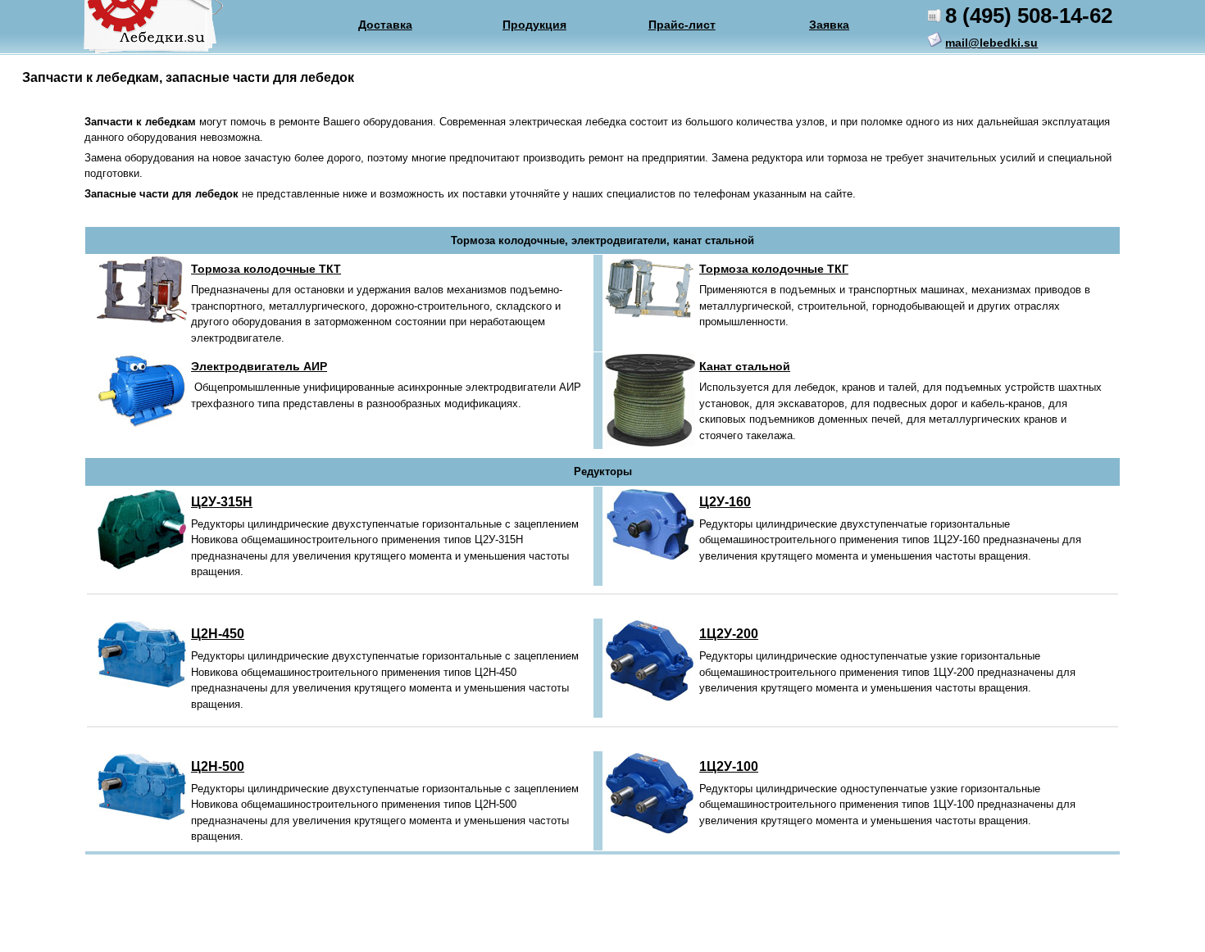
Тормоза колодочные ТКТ (266, 268)
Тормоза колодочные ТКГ (773, 268)
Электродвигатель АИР (259, 366)
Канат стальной (744, 366)
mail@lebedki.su (991, 42)
